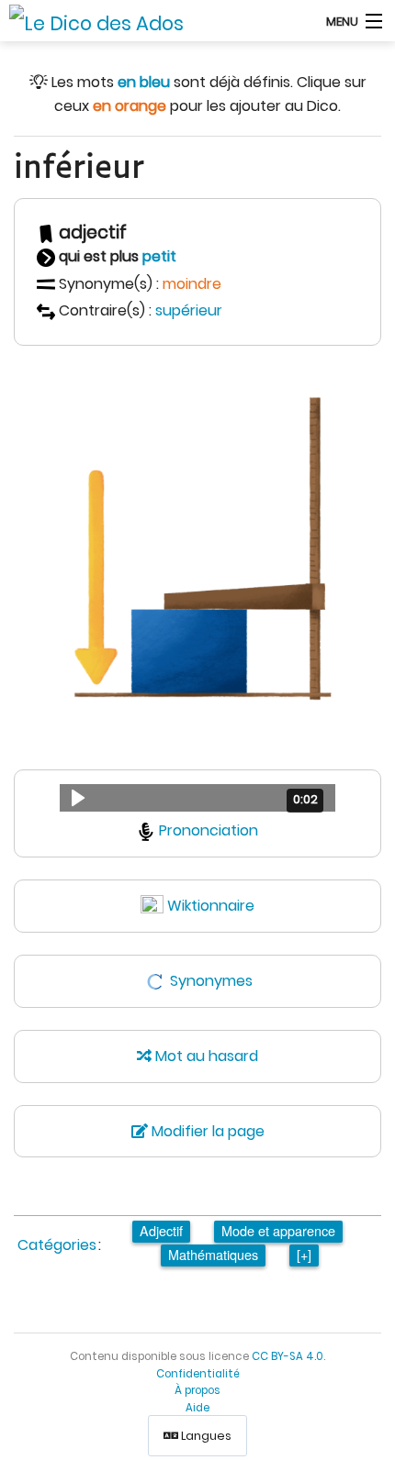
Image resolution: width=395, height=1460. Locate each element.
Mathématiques (213, 1254)
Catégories (56, 1244)
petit (159, 256)
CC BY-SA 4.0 (287, 1356)
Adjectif (161, 1230)
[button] (197, 798)
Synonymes (211, 980)
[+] (304, 1254)
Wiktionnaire (210, 905)
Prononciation (208, 830)
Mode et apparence (278, 1230)
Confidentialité (198, 1373)
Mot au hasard (205, 1056)
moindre (192, 283)
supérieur (188, 310)
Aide (197, 1407)
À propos (197, 1390)
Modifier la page (206, 1131)
